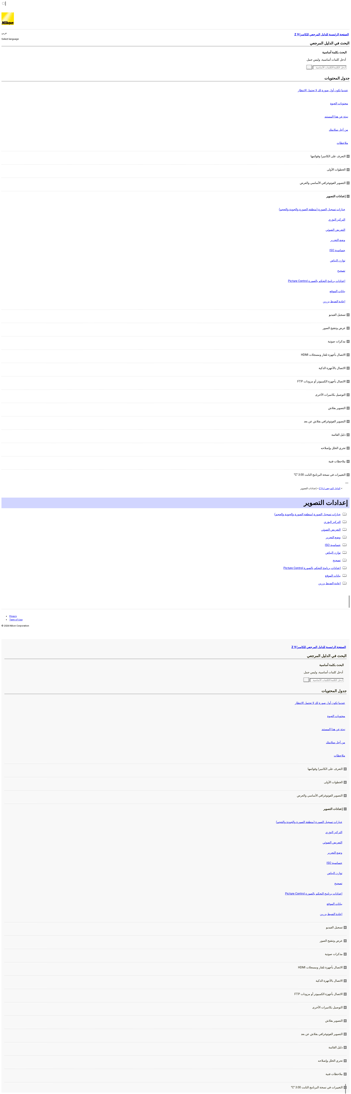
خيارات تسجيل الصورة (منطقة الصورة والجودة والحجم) (312, 209)
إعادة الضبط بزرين (334, 301)
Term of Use (15, 619)
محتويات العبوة (339, 103)
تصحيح (341, 270)
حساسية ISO (337, 250)
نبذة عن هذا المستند (336, 116)
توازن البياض (337, 260)
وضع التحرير (337, 240)
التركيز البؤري (336, 219)
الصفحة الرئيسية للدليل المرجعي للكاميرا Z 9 (318, 647)
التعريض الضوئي (335, 230)
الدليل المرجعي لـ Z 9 (329, 488)
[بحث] (309, 67)
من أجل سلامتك (338, 129)
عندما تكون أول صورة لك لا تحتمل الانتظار (323, 90)
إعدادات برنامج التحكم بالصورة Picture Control (316, 281)
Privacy (13, 616)
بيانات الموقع (337, 291)
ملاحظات (342, 143)
